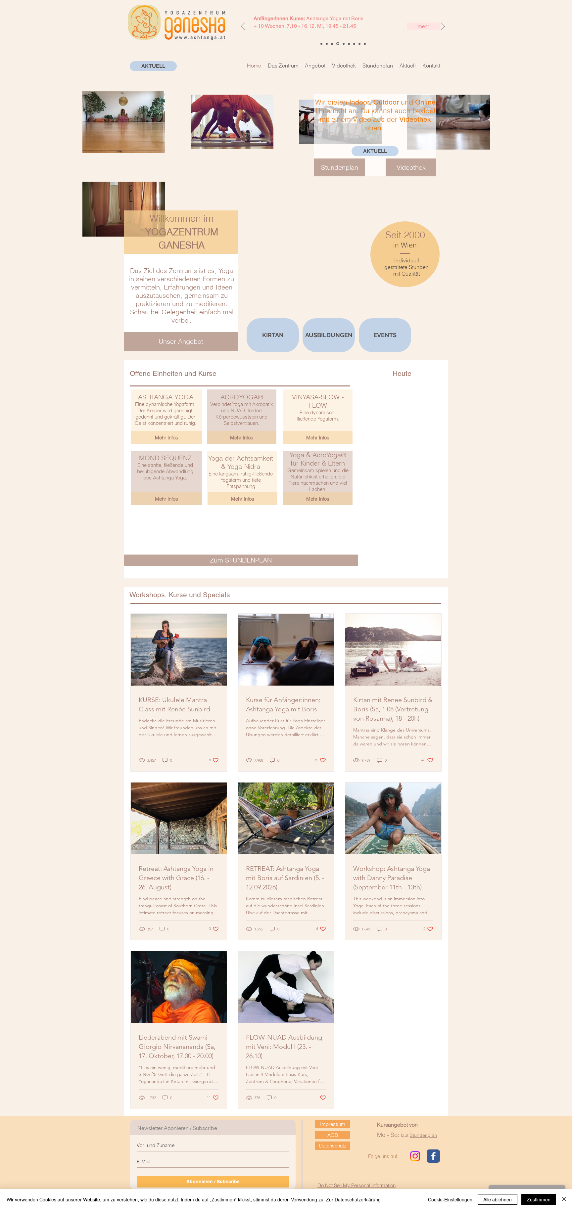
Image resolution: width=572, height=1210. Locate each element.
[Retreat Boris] (349, 44)
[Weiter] (443, 26)
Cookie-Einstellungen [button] (450, 1199)
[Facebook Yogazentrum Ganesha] (433, 1156)
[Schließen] (564, 1199)
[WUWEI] (321, 44)
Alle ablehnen (497, 1199)
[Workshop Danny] (354, 44)
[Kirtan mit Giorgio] (359, 44)
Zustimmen (538, 1199)
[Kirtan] (343, 43)
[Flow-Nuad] (365, 44)
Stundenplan (423, 1135)
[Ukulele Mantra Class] (332, 44)
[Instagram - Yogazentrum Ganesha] (415, 1156)
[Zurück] (243, 26)
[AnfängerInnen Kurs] (337, 44)
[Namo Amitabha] (327, 44)
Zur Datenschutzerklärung (353, 1199)
